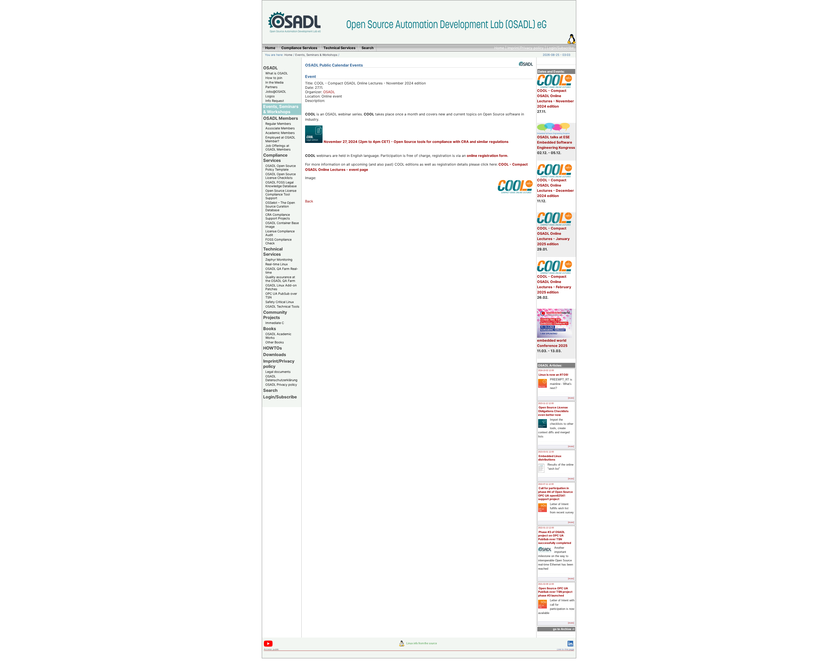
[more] (571, 398)
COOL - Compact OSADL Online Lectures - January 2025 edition (553, 236)
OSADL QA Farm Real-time (281, 270)
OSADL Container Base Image (282, 224)
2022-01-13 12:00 (546, 528)
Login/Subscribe (560, 48)
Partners (271, 87)
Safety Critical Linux (279, 302)
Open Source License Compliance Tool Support (280, 194)
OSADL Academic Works (278, 335)
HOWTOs (272, 348)
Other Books (274, 342)
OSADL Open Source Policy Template (280, 167)
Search (270, 390)
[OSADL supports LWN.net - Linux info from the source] (419, 645)
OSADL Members (280, 118)
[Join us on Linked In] (571, 647)
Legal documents (278, 372)
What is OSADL (276, 73)
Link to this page (565, 649)
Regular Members (278, 123)
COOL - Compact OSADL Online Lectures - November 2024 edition (555, 98)
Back (309, 201)
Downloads (274, 354)
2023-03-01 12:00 (546, 452)
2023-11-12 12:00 (546, 403)
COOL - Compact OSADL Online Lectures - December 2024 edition (555, 188)
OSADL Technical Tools (282, 306)
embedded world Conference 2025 (552, 343)
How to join (273, 78)
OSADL (270, 67)
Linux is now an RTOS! (553, 374)
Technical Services (273, 251)
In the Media (274, 82)
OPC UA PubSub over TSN (281, 295)
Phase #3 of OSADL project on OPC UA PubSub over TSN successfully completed (554, 537)
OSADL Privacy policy (281, 384)
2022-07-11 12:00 (546, 484)
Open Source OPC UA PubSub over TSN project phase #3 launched (555, 592)
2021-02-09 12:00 (546, 584)
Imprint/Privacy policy (525, 48)
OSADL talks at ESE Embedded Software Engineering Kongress (556, 142)
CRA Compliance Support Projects (277, 216)
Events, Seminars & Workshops (316, 55)
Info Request (274, 101)
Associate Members (280, 128)
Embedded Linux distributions (549, 457)
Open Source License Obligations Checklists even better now (553, 411)
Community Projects (275, 315)
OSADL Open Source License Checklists (280, 176)
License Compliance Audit (280, 233)
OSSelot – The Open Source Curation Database (280, 206)
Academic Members (280, 133)
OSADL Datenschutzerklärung (281, 378)
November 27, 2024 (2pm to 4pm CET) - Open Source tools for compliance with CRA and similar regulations (416, 141)
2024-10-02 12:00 (546, 370)
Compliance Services (275, 158)
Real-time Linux (276, 264)
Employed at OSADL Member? (280, 139)
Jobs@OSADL (275, 91)
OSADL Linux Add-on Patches (281, 287)
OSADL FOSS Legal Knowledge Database (281, 184)
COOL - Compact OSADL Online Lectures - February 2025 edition (554, 284)
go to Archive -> (564, 629)
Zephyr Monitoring (278, 259)
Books (269, 328)
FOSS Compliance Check (278, 241)
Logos (270, 96)
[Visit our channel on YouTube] (268, 646)
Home (499, 48)
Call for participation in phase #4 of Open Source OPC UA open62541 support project (555, 494)
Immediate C (274, 323)
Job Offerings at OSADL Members (278, 147)
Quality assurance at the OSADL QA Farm (280, 279)
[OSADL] (526, 69)
